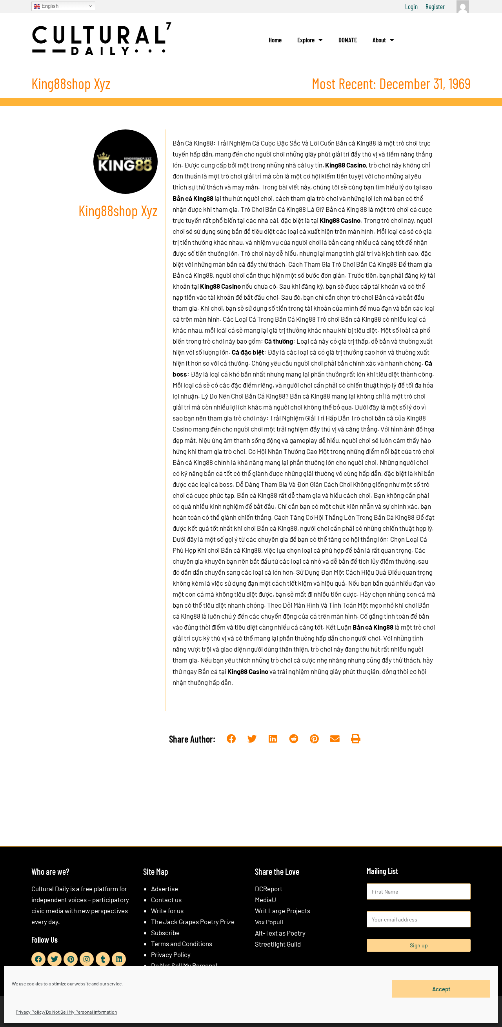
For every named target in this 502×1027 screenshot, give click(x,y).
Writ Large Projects (282, 910)
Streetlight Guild (278, 944)
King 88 (356, 209)
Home (275, 40)
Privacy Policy (171, 954)
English (49, 6)
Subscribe (165, 932)
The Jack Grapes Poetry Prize (193, 921)
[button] (231, 739)
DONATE (347, 40)
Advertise (164, 888)
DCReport (268, 888)
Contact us (166, 899)
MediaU (265, 899)
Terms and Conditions (181, 943)
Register (435, 6)
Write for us (167, 910)
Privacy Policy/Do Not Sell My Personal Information (66, 1011)
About (379, 40)
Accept (441, 988)
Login (411, 6)
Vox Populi (269, 921)
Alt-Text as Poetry (280, 933)
